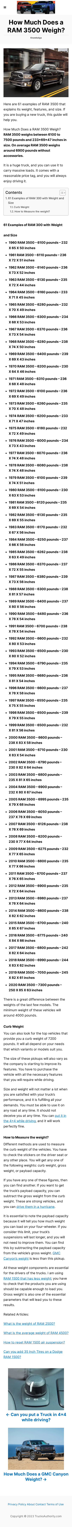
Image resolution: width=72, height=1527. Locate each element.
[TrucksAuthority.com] (36, 7)
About (31, 1504)
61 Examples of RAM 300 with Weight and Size (36, 200)
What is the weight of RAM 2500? (29, 1324)
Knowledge (36, 37)
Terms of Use (55, 1504)
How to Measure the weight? (32, 211)
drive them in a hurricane (35, 1207)
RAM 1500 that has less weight (27, 1278)
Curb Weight (21, 207)
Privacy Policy (17, 1504)
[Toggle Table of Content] (61, 193)
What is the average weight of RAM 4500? (36, 1333)
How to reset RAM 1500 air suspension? (34, 1342)
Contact (40, 1504)
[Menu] (5, 7)
